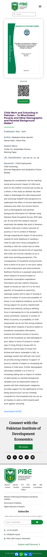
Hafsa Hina (20, 140)
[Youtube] (21, 457)
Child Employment (23, 163)
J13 (34, 158)
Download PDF (23, 101)
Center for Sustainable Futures (17, 149)
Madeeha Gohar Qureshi (22, 137)
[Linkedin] (33, 457)
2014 (23, 131)
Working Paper (10, 152)
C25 (28, 158)
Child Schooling (11, 166)
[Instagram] (27, 457)
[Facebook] (9, 457)
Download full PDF (13, 411)
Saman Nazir (9, 140)
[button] (40, 6)
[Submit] (37, 522)
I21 (31, 158)
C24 (24, 158)
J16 (38, 158)
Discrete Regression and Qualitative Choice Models (22, 171)
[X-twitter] (15, 457)
